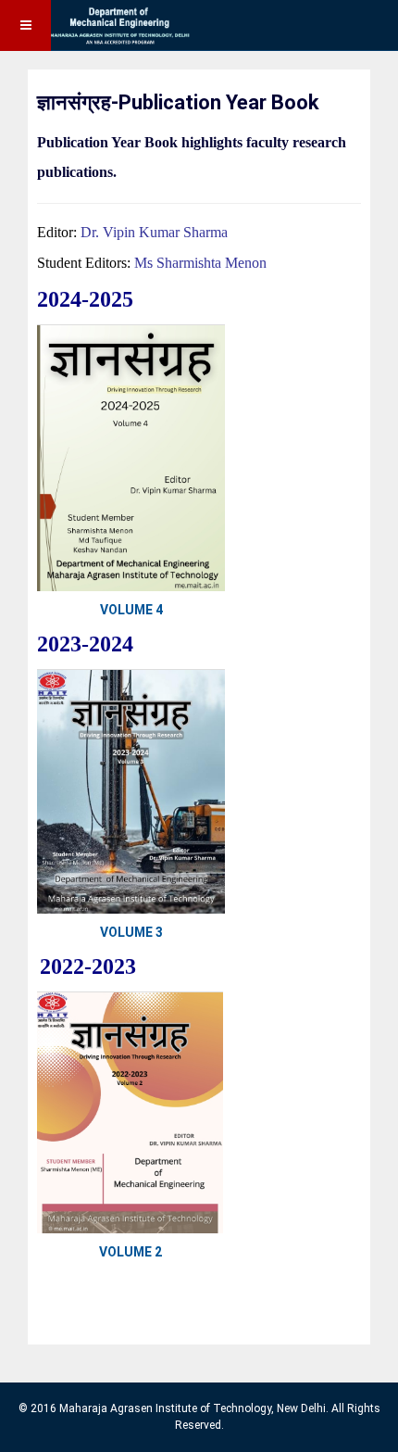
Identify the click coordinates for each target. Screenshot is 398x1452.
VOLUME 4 (131, 609)
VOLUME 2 (130, 1251)
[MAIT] (97, 25)
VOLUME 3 (131, 932)
